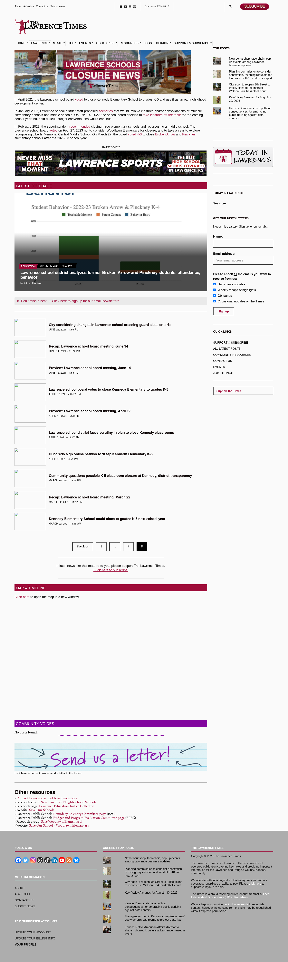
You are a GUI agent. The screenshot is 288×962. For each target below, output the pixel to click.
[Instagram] (33, 860)
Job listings (223, 373)
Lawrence (39, 43)
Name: (218, 236)
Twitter (125, 6)
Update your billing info (35, 938)
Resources (129, 43)
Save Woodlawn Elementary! (61, 822)
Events (85, 43)
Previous (83, 546)
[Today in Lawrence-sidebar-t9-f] (243, 156)
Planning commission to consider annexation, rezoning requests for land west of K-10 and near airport (250, 75)
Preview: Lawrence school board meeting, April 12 (89, 410)
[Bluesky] (76, 860)
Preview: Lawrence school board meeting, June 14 (90, 367)
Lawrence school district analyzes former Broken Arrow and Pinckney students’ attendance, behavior (110, 274)
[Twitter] (25, 860)
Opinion (162, 43)
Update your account (33, 932)
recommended (79, 126)
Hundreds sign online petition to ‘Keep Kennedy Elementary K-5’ (101, 453)
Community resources (232, 354)
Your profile (25, 944)
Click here (21, 597)
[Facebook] (18, 860)
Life (71, 43)
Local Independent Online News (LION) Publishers (230, 895)
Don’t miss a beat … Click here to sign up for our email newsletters (70, 301)
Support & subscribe (230, 342)
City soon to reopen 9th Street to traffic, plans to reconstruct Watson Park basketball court (249, 88)
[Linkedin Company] (54, 860)
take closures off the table (162, 115)
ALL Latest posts (227, 348)
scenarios (106, 111)
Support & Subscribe (191, 43)
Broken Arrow (165, 134)
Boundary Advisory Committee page (79, 814)
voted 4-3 (135, 134)
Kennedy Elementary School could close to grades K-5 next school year (107, 518)
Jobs (148, 43)
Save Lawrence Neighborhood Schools (68, 802)
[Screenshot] (30, 349)
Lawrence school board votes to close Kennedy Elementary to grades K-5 (108, 389)
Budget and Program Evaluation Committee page (89, 818)
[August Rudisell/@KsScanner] (30, 392)
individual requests (236, 904)
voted (79, 99)
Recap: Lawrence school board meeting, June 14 (88, 346)
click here (255, 883)
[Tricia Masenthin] (30, 327)
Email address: (224, 253)
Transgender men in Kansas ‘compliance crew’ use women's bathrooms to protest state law (154, 918)
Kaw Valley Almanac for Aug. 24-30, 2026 (250, 99)
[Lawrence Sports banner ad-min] (110, 163)
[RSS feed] (69, 860)
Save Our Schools (41, 810)
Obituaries (105, 43)
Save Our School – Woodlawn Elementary (59, 826)
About (18, 6)
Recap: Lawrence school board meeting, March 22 (89, 497)
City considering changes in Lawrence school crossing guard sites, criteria (110, 324)
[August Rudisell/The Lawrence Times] (30, 370)
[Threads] (40, 860)
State (57, 43)
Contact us (42, 6)
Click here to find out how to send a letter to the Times (47, 773)
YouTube (134, 6)
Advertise (28, 6)
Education (28, 266)
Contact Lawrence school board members (46, 798)
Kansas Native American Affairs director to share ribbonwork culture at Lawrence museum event (155, 930)
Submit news (57, 6)
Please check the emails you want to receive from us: (242, 276)
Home (21, 43)
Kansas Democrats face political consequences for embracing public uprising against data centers (249, 113)
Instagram (130, 6)
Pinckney (189, 134)
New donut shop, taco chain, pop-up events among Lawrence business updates (250, 62)
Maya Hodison (33, 283)
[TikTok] (47, 860)
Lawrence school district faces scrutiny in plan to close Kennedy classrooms (111, 432)
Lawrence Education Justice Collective (66, 806)
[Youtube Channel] (62, 860)
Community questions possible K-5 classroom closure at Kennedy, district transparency (120, 475)
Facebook (121, 6)
